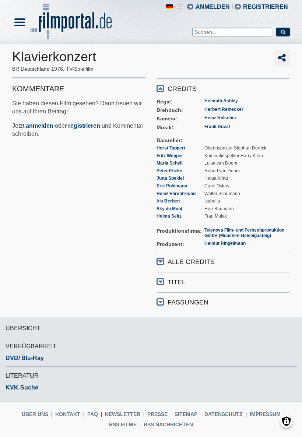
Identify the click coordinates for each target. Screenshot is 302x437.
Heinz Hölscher (220, 117)
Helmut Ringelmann (225, 243)
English (179, 7)
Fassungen (188, 302)
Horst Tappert (171, 148)
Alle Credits (191, 261)
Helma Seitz (169, 216)
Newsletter (122, 414)
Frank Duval (217, 126)
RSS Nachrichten (168, 424)
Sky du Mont (169, 208)
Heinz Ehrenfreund (176, 193)
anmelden (39, 126)
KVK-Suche (22, 387)
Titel (177, 282)
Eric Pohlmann (172, 185)
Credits (182, 88)
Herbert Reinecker (223, 109)
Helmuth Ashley (221, 100)
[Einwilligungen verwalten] (286, 421)
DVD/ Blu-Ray (25, 358)
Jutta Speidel (170, 178)
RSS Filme (123, 424)
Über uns (35, 414)
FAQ (92, 414)
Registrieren (265, 7)
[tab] (223, 88)
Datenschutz (223, 414)
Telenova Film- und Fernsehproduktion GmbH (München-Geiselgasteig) (244, 233)
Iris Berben (168, 201)
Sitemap (186, 414)
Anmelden (213, 7)
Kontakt (67, 414)
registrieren (84, 126)
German (169, 7)
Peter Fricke (169, 170)
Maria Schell (169, 163)
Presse (157, 414)
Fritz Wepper (170, 155)
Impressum (265, 414)
